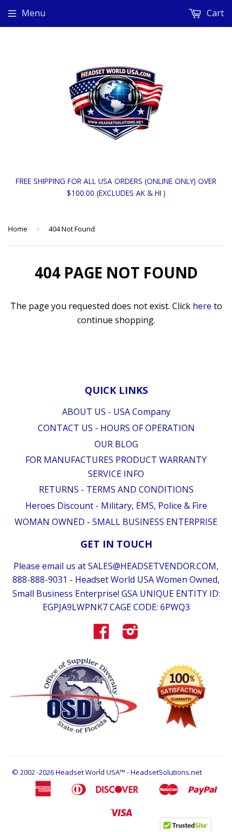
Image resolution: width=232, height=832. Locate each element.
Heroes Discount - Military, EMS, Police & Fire (116, 506)
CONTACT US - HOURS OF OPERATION (116, 428)
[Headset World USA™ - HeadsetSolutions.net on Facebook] (101, 634)
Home (18, 229)
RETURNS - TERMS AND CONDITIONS (116, 489)
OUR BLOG (116, 444)
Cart (214, 13)
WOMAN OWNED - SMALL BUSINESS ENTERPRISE (116, 522)
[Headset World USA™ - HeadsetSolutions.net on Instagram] (130, 634)
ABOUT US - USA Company (116, 412)
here (202, 306)
